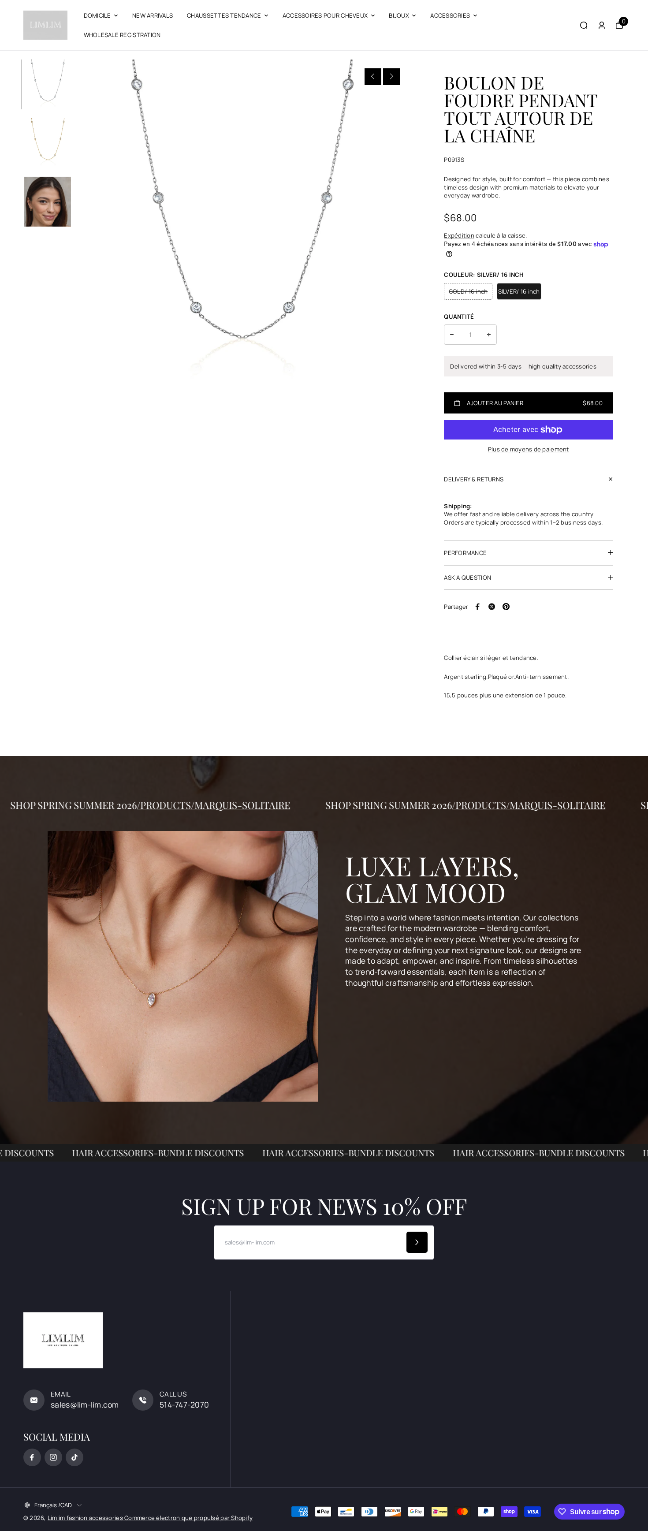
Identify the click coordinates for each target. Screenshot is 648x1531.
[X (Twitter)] (492, 606)
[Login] (602, 25)
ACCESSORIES (450, 15)
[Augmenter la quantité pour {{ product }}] (488, 334)
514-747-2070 (184, 1404)
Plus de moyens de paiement (528, 449)
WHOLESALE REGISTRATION (122, 35)
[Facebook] (478, 606)
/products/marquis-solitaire (258, 805)
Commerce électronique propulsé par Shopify (188, 1518)
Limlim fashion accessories (86, 1518)
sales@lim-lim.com (85, 1404)
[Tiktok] (74, 1457)
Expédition (459, 235)
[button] (373, 76)
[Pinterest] (506, 606)
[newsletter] (417, 1242)
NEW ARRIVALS (152, 15)
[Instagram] (53, 1457)
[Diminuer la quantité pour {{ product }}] (451, 334)
